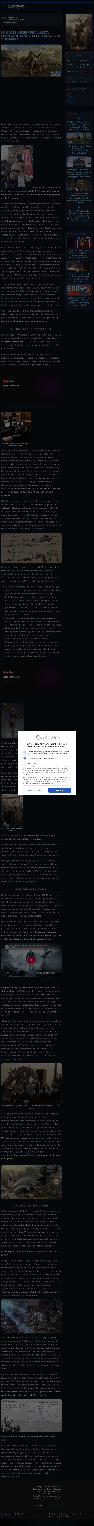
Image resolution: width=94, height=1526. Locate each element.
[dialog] (47, 763)
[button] (47, 763)
